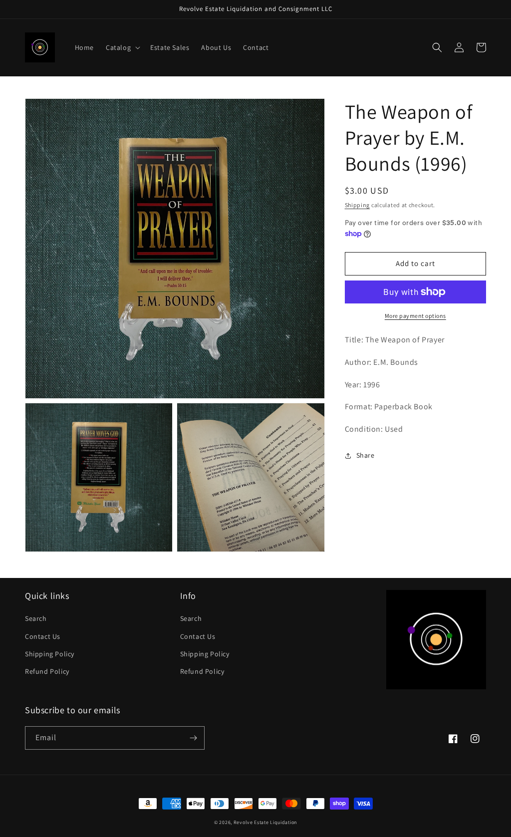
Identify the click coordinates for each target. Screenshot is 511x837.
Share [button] (365, 455)
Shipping (357, 205)
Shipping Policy (49, 653)
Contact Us (42, 636)
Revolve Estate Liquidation (265, 822)
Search (36, 618)
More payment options (415, 315)
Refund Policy (47, 671)
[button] (122, 47)
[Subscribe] (193, 738)
